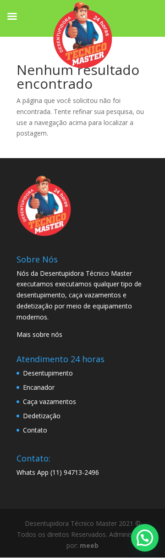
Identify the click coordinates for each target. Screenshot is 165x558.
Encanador (39, 387)
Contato (35, 430)
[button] (145, 538)
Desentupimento (48, 373)
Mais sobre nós (39, 334)
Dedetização (41, 415)
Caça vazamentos (49, 401)
